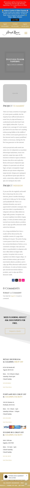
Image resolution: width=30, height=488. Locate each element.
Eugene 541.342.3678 (25, 25)
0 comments (19, 65)
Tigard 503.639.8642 (5, 25)
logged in (13, 296)
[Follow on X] (16, 280)
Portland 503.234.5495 (15, 25)
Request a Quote (15, 331)
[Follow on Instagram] (20, 280)
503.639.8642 (7, 383)
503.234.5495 (7, 418)
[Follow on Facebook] (13, 280)
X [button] (29, 10)
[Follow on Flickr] (23, 280)
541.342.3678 (7, 456)
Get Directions (7, 387)
